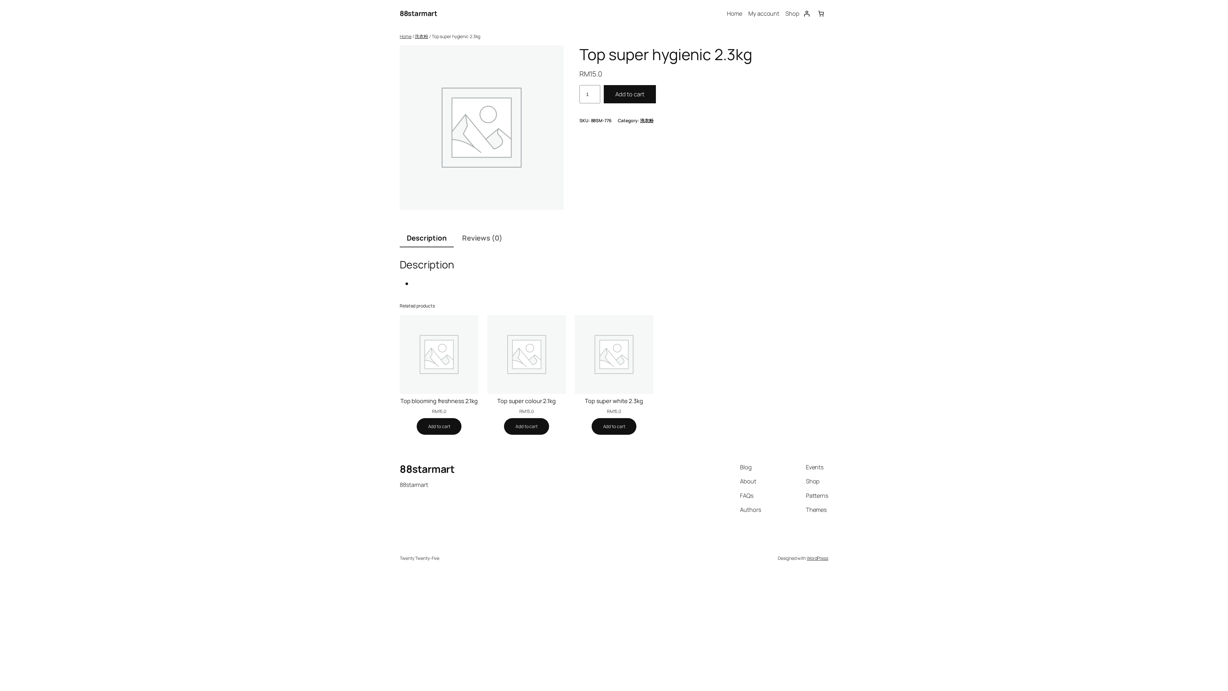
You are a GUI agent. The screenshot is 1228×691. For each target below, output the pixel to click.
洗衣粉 (421, 36)
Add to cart (629, 94)
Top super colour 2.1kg (526, 401)
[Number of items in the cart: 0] (821, 13)
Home (406, 36)
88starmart (418, 13)
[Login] (806, 13)
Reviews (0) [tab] (482, 238)
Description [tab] (427, 238)
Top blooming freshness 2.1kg (439, 401)
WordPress (817, 558)
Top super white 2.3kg (614, 401)
